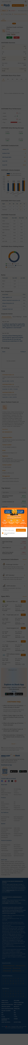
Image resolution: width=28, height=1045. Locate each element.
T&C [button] (6, 534)
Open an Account (21, 530)
